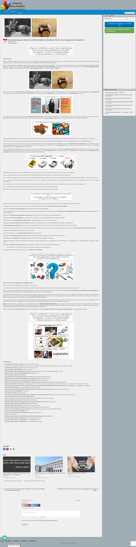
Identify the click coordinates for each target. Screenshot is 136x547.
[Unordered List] (34, 517)
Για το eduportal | (16, 540)
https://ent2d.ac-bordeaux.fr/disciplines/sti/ (14, 400)
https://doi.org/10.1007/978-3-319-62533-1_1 (14, 383)
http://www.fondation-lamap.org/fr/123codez (14, 369)
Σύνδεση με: (24, 502)
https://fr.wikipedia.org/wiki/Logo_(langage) (14, 364)
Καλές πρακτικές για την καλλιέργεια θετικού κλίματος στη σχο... (118, 108)
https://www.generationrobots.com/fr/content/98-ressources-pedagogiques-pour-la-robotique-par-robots (27, 394)
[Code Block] (38, 517)
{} (42, 517)
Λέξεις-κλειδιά (109, 15)
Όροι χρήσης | (8, 540)
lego (25, 480)
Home (2, 11)
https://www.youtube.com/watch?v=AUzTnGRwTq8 (15, 403)
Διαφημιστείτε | (24, 540)
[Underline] (27, 517)
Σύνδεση (78, 500)
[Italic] (25, 517)
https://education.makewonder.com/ (12, 387)
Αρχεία (13, 11)
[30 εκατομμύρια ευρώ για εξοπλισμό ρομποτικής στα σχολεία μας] (50, 464)
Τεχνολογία (19, 480)
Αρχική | (2, 540)
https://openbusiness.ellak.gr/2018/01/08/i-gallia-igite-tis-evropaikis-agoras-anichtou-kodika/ (24, 401)
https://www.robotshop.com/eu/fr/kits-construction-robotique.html (18, 396)
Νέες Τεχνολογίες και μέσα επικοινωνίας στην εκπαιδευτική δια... (118, 98)
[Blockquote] (36, 517)
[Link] (41, 517)
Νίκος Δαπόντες (37, 480)
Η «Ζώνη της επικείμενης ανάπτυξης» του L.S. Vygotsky (117, 112)
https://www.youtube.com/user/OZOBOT (13, 405)
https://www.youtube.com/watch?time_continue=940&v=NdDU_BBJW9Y (20, 380)
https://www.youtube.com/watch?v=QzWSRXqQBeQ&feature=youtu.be (20, 373)
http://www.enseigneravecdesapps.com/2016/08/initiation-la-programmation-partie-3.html (24, 382)
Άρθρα (7, 11)
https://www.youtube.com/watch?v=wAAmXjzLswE (15, 407)
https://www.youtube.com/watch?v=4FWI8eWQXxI (15, 421)
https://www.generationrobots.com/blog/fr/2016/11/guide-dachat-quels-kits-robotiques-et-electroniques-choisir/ (28, 389)
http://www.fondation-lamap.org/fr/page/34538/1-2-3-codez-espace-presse (20, 371)
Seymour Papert (29, 480)
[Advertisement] (107, 4)
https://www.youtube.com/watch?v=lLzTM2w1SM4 (15, 419)
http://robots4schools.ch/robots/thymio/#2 (13, 391)
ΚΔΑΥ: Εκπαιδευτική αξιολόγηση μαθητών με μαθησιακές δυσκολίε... (119, 101)
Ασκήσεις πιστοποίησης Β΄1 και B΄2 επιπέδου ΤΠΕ (117, 30)
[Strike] (30, 517)
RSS (134, 9)
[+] (45, 517)
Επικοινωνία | (32, 540)
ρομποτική (43, 480)
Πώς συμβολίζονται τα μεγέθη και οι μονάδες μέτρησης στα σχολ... (119, 94)
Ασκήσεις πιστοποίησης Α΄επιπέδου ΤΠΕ (120, 24)
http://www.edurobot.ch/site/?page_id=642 (14, 367)
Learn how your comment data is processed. (47, 520)
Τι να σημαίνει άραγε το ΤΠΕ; (111, 92)
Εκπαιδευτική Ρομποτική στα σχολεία (76, 473)
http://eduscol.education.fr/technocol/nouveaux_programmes (18, 409)
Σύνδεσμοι (19, 12)
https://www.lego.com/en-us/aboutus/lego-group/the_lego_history (19, 376)
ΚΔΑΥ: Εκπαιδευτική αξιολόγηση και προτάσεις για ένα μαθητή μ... (119, 105)
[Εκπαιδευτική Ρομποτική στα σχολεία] (82, 464)
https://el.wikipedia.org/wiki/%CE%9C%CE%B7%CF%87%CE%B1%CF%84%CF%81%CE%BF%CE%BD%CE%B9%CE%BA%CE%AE (34, 385)
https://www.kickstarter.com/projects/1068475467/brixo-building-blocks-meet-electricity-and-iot (25, 416)
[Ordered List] (32, 517)
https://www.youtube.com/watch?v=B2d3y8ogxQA (15, 417)
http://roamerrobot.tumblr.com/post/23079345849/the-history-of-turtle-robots (21, 378)
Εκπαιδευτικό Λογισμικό (12, 480)
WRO (33, 480)
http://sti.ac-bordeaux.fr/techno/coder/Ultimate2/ (15, 410)
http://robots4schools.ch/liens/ (11, 392)
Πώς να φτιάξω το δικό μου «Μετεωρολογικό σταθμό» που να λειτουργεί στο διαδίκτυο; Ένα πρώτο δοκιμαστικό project (25, 489)
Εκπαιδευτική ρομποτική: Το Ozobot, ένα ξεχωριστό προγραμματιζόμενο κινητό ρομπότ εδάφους (77, 489)
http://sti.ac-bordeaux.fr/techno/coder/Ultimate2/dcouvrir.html (17, 412)
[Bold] (23, 517)
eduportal (6, 480)
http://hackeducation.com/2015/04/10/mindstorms (15, 374)
